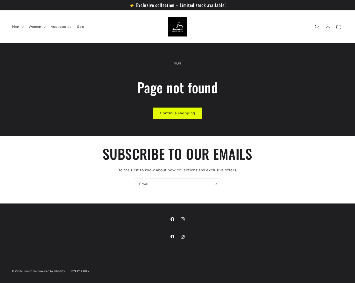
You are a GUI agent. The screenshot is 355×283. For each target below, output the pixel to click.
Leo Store (30, 271)
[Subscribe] (215, 184)
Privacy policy (79, 270)
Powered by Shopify (51, 271)
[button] (17, 27)
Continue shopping (177, 113)
